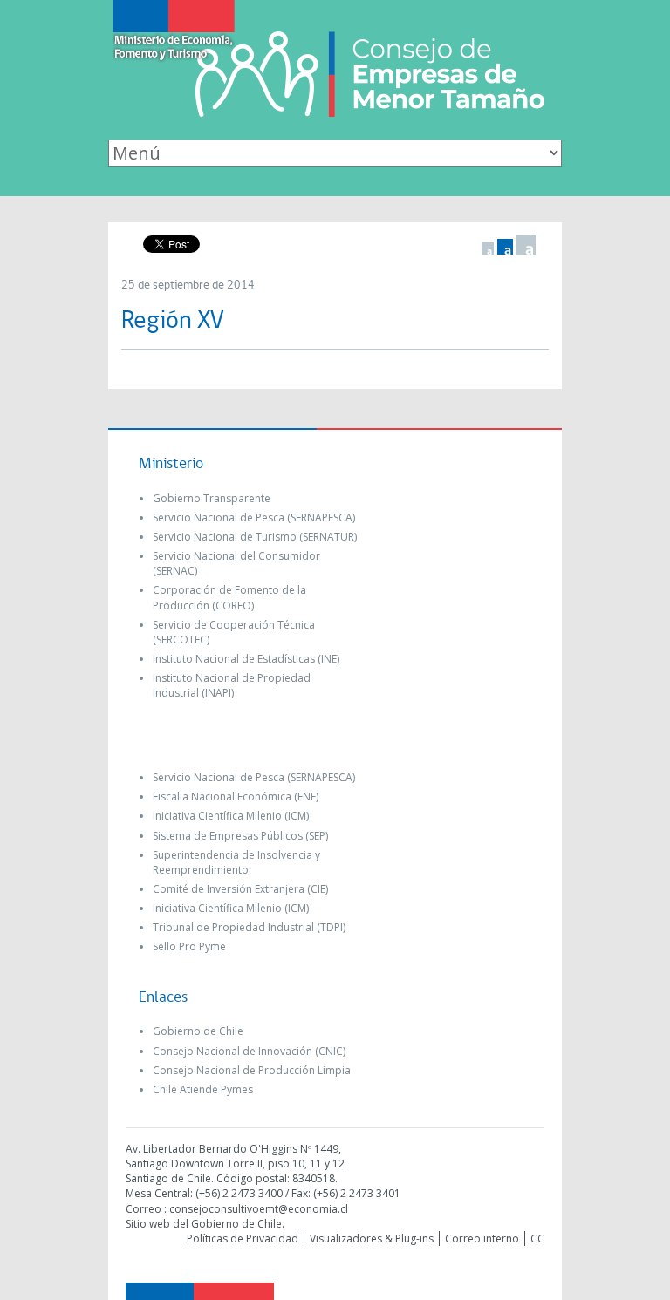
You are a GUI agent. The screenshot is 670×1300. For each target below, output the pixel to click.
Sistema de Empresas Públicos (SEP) (240, 835)
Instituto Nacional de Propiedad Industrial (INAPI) (232, 685)
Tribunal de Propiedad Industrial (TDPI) (249, 927)
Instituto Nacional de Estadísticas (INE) (246, 658)
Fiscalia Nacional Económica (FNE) (235, 796)
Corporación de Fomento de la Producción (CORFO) (229, 597)
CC (537, 1238)
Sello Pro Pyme (189, 946)
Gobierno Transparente (211, 498)
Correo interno (482, 1238)
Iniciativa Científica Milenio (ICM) (231, 815)
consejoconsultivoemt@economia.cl (258, 1208)
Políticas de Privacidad (242, 1238)
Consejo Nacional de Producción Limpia (252, 1070)
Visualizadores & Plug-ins (372, 1238)
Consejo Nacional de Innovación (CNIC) (249, 1051)
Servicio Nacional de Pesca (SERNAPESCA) (254, 517)
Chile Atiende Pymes (203, 1089)
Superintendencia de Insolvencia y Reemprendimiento (236, 862)
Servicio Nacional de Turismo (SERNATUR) (255, 536)
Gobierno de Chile (198, 1031)
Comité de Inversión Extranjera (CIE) (240, 888)
